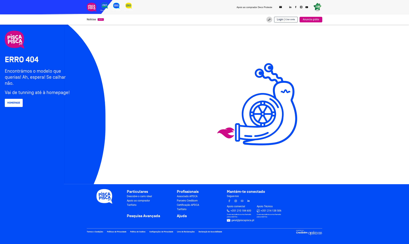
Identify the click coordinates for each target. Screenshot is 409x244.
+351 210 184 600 (241, 210)
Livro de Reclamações (186, 232)
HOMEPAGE (13, 102)
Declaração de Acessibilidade (210, 232)
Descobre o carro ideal (139, 196)
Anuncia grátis (311, 19)
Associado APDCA (187, 196)
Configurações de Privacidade (161, 232)
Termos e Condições (95, 232)
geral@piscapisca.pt (242, 220)
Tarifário (131, 204)
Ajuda (182, 216)
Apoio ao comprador (138, 200)
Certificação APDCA (188, 204)
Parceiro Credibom (187, 200)
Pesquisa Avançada (143, 216)
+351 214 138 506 (271, 210)
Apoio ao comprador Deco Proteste (254, 7)
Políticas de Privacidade (116, 232)
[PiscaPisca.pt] (32, 40)
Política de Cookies (138, 232)
